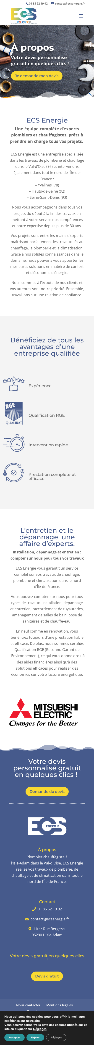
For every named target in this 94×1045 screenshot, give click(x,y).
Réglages (40, 1029)
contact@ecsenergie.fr (50, 919)
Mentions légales (59, 1005)
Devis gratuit (47, 976)
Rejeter (35, 1037)
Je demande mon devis (36, 76)
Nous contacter (28, 1005)
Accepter (14, 1037)
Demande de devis (47, 791)
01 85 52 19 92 (38, 3)
